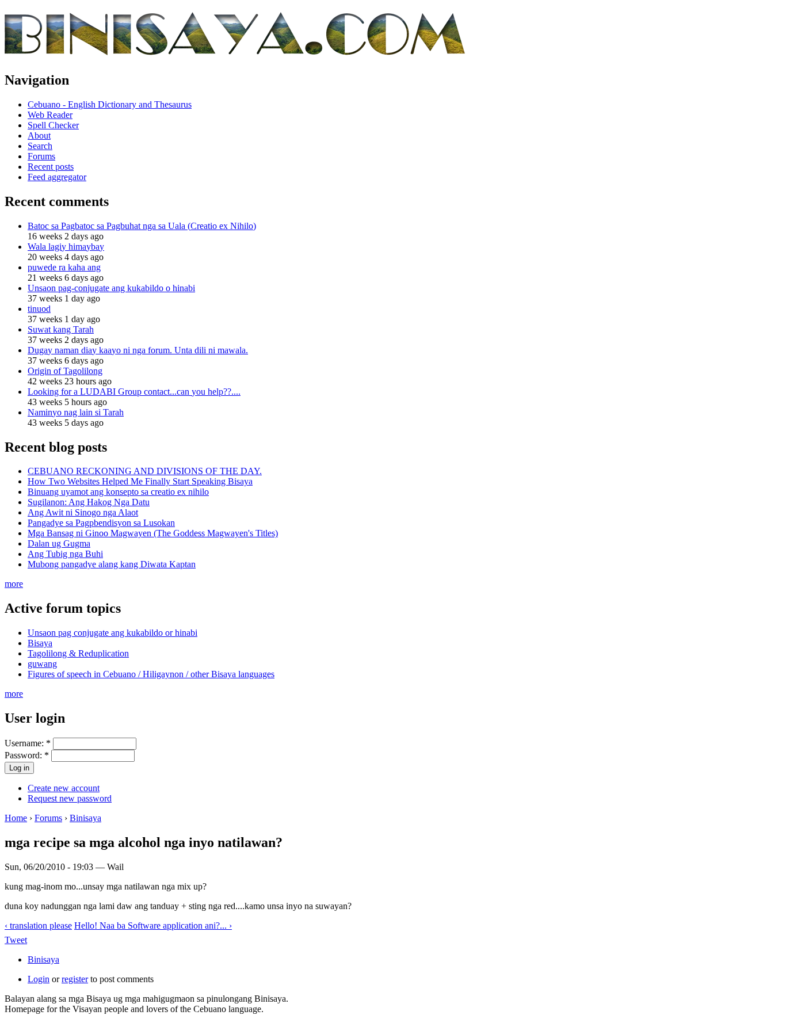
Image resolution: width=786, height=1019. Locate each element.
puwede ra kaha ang (64, 267)
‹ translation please (38, 925)
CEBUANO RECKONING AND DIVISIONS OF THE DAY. (145, 471)
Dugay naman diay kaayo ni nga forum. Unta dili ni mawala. (138, 350)
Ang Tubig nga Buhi (65, 554)
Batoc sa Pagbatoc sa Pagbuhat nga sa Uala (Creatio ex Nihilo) (142, 226)
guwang (42, 664)
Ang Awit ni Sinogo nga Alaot (83, 512)
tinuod (39, 309)
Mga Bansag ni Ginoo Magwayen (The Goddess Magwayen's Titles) (153, 533)
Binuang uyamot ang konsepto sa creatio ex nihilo (118, 492)
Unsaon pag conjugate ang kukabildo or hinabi (112, 633)
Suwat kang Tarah (61, 329)
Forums (41, 156)
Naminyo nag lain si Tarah (76, 412)
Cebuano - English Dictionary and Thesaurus (110, 104)
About (39, 135)
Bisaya (40, 643)
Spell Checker (53, 125)
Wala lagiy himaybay (66, 246)
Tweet (16, 940)
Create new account (64, 788)
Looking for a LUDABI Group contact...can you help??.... (134, 391)
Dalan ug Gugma (59, 543)
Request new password (70, 798)
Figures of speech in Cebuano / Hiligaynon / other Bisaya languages (151, 674)
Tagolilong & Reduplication (78, 653)
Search (40, 146)
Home (16, 818)
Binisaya (85, 818)
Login (38, 979)
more (14, 584)
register (75, 979)
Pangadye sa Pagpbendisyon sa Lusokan (101, 523)
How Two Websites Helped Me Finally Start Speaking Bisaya (140, 481)
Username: (28, 743)
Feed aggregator (57, 177)
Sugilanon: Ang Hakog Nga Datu (89, 502)
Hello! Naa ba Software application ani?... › (153, 925)
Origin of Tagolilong (65, 371)
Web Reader (50, 115)
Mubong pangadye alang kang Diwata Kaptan (112, 564)
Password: (27, 755)
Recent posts (51, 166)
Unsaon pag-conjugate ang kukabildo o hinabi (111, 288)
